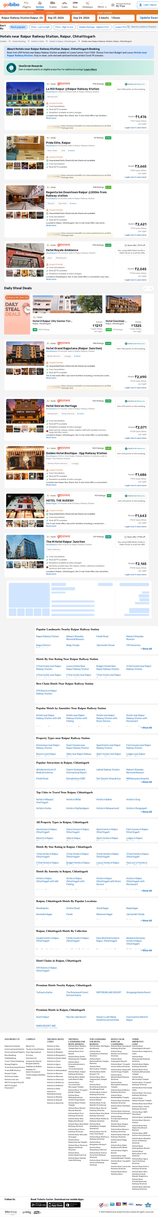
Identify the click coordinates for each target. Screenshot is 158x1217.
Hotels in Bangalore (56, 1029)
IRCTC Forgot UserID (14, 1057)
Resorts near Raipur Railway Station (46, 729)
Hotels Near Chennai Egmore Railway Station (77, 1121)
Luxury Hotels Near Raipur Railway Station (77, 642)
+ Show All (146, 623)
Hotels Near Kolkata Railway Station (120, 1065)
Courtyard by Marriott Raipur (137, 993)
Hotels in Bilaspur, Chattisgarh (45, 775)
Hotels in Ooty (53, 1063)
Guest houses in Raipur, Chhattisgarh (78, 805)
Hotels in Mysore (55, 1048)
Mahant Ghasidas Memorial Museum (75, 612)
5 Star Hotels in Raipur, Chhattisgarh (47, 838)
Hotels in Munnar (55, 1051)
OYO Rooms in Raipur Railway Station (46, 666)
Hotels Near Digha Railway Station (140, 1040)
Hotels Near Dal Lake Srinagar (77, 1110)
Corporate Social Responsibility (34, 1037)
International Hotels (14, 1023)
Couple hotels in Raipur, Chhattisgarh (47, 914)
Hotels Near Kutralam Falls (142, 1063)
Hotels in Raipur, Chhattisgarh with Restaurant (135, 855)
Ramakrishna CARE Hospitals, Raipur (75, 754)
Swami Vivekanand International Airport (76, 745)
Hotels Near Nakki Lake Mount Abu (76, 1052)
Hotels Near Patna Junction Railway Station (98, 1129)
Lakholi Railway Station (108, 744)
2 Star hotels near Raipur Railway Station (48, 651)
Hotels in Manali (54, 1074)
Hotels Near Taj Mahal (142, 1091)
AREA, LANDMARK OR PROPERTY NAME (17, 13)
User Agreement (33, 1026)
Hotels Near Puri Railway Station (76, 1089)
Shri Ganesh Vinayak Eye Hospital (108, 754)
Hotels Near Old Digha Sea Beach (100, 1021)
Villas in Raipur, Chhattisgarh (73, 814)
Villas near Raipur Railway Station (78, 729)
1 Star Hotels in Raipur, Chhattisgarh (47, 829)
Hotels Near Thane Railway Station (140, 1082)
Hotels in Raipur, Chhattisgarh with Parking (75, 855)
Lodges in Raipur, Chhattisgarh (134, 814)
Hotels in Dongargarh (136, 782)
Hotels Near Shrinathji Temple (140, 1052)
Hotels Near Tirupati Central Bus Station (120, 1040)
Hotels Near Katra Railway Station (140, 1142)
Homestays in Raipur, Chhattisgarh (46, 805)
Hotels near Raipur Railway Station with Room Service (106, 692)
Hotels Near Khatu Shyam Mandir (76, 1083)
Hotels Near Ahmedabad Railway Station (120, 1051)
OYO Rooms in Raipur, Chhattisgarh (46, 943)
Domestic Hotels (12, 1020)
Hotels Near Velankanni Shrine (98, 1123)
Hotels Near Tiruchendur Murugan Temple (76, 1059)
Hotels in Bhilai (73, 774)
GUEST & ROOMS (105, 13)
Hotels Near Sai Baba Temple (120, 1081)
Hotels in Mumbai (55, 1026)
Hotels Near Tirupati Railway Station (141, 1058)
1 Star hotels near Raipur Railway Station (108, 651)
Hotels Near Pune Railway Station (76, 1105)
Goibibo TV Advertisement (33, 1045)
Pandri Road (102, 610)
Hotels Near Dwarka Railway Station (141, 1162)
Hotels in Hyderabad (56, 1033)
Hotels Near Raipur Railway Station (119, 1099)
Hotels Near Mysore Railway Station (120, 1105)
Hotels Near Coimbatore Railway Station (99, 1028)
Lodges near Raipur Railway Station (135, 729)
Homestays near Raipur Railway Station (48, 721)
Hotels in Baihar (104, 774)
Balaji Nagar (132, 882)
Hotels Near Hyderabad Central (77, 1128)
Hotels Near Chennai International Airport (121, 1086)
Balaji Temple (72, 619)
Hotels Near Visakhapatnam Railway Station (139, 1155)
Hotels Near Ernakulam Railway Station (119, 1093)
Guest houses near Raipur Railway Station (77, 721)
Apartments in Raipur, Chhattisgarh (107, 805)
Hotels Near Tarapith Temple (120, 1136)
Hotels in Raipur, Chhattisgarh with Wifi (47, 854)
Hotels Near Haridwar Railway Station (100, 1089)
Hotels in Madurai (55, 1057)
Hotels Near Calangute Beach (119, 1034)
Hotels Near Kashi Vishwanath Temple (77, 1032)
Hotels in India (11, 1051)
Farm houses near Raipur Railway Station (138, 721)
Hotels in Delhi (54, 1023)
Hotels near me (12, 1054)
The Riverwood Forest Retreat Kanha (77, 968)
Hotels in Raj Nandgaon (77, 782)
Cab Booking (10, 1033)
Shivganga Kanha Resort (138, 966)
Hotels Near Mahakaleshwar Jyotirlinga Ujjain (76, 1071)
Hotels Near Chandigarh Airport (141, 1021)
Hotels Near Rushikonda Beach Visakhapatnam (98, 1061)
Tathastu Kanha (44, 966)
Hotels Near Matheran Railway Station (119, 1028)
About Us (30, 1020)
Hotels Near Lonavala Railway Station (121, 1142)
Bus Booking (10, 1029)
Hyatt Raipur (42, 991)
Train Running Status (15, 1042)
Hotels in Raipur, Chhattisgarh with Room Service (108, 855)
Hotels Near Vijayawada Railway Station (141, 1033)
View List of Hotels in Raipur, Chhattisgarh (136, 838)
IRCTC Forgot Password (11, 1061)
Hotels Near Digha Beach (119, 1126)
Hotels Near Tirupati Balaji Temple (77, 1065)
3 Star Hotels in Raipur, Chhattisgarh (107, 829)
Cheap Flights (11, 1039)
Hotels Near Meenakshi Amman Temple (119, 1059)
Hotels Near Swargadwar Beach (141, 1121)
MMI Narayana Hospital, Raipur (137, 754)
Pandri (69, 888)
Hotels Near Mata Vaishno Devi (119, 1147)
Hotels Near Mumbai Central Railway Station (141, 1115)
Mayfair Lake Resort (76, 991)
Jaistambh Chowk (105, 619)
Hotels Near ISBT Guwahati (140, 1087)
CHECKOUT (76, 13)
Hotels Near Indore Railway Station (98, 1068)
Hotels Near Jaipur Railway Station (77, 1047)
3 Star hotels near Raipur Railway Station (48, 642)
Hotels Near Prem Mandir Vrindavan (98, 1078)
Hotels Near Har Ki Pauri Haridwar (98, 1107)
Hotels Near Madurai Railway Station (99, 1094)
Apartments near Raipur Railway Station (108, 721)
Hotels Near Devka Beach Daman (98, 1073)
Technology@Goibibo (35, 1049)
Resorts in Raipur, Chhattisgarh (45, 814)
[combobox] (22, 16)
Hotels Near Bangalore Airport (98, 1118)
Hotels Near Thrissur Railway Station (142, 1068)
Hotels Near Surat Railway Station (98, 1083)
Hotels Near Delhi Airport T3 (98, 1047)
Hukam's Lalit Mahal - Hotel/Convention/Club (107, 993)
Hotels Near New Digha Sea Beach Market (139, 1102)
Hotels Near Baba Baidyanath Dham (119, 1120)
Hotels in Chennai (55, 1054)
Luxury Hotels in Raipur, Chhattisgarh (108, 838)
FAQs (28, 1052)
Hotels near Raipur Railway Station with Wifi (48, 691)
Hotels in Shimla (54, 1071)
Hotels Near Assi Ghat (142, 1078)
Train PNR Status (13, 1045)
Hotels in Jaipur (54, 1042)
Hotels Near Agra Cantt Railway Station (140, 1135)
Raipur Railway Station (47, 610)
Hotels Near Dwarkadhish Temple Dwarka (99, 1035)
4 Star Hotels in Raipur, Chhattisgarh (137, 829)
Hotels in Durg (133, 774)
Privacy (29, 1029)
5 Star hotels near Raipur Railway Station (78, 651)
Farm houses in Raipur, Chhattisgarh (137, 805)
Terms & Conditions (35, 1023)
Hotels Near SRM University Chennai (141, 1108)
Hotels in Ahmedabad (57, 1045)
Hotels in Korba (43, 782)
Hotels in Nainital (55, 1077)
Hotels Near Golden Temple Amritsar (77, 1021)
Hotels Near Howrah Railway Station (120, 1110)
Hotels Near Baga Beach (119, 1115)
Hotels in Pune (54, 1036)
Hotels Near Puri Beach (76, 1027)
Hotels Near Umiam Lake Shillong (77, 1133)
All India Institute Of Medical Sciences (46, 745)
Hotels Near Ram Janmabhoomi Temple (121, 1131)
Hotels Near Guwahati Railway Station (121, 1021)
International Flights (15, 1026)
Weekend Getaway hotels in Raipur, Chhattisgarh (135, 915)
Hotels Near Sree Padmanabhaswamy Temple (141, 1046)
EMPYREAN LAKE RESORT (108, 966)
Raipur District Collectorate (43, 621)
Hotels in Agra (53, 1039)
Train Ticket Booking (14, 1036)
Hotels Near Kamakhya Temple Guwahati (98, 1100)
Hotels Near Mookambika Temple (120, 1070)
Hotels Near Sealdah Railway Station (120, 1076)
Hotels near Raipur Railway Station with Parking (76, 692)
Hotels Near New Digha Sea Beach (75, 1094)
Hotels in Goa (53, 1020)
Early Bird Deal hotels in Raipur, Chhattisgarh (107, 914)
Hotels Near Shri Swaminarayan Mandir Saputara (140, 1148)
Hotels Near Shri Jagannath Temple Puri (98, 1053)
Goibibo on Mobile (34, 1041)
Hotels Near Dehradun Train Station (139, 1128)
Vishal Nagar (102, 882)
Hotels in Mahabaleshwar (54, 1067)
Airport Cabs (10, 1048)
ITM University (133, 619)
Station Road (73, 882)
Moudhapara (42, 882)
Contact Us (31, 1033)
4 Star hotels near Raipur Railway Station (138, 642)
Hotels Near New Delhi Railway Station (78, 1099)
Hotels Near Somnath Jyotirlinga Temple (121, 1045)
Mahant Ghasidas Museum (134, 612)
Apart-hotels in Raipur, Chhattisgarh (107, 814)
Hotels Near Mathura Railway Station (99, 1112)
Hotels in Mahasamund (107, 782)
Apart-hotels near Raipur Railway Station (108, 729)
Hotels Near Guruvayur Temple (98, 1042)
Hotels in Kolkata (55, 1060)
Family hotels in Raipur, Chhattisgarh (77, 914)
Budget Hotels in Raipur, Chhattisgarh (78, 838)
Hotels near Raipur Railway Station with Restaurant (136, 692)
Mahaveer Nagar (104, 888)
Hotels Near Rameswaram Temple (77, 1115)
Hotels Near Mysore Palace (141, 1096)
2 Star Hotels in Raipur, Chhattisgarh (77, 829)
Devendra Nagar (44, 888)
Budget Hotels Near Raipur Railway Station (107, 642)
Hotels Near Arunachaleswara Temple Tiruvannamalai (76, 1039)
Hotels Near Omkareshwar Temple (142, 1074)
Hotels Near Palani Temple (76, 1078)
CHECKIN (50, 13)
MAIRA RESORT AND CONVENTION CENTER (47, 1001)
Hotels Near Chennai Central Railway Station (99, 1137)
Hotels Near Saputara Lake (142, 1027)
